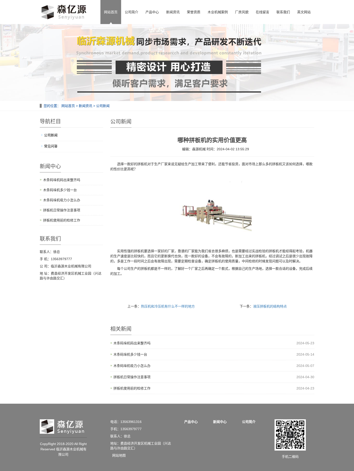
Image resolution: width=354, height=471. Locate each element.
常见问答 (51, 146)
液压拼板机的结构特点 (270, 306)
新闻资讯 (173, 12)
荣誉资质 (193, 12)
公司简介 (131, 12)
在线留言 (262, 12)
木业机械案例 (218, 12)
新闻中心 (220, 422)
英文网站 (304, 12)
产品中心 (152, 12)
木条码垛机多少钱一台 (130, 354)
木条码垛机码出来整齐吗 (132, 343)
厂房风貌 (242, 12)
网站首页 (111, 12)
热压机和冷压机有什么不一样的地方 (168, 306)
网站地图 (119, 455)
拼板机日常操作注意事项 (132, 377)
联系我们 (283, 12)
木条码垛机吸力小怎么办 (132, 366)
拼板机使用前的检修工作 (132, 388)
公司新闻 (102, 106)
